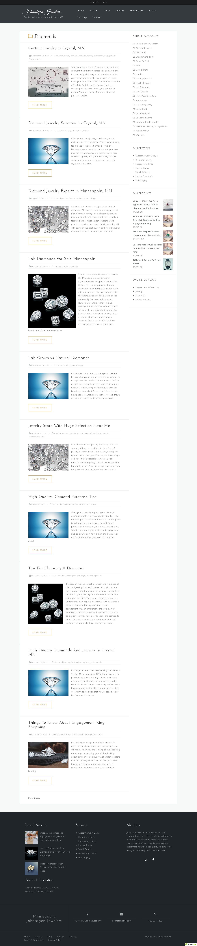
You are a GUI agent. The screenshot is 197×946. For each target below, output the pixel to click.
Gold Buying (141, 180)
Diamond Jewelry (85, 55)
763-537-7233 (99, 2)
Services (119, 10)
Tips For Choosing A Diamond (55, 568)
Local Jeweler (142, 91)
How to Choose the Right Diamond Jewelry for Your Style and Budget (55, 852)
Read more (40, 105)
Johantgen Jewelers (42, 11)
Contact (97, 17)
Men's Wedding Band (146, 96)
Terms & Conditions (34, 940)
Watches (140, 135)
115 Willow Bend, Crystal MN (88, 920)
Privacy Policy (54, 940)
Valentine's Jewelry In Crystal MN (152, 126)
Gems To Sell (142, 61)
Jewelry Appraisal (144, 78)
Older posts (34, 798)
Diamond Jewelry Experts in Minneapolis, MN (70, 191)
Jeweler (38, 59)
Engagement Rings (87, 198)
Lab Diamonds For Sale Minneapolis (62, 259)
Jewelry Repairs (143, 83)
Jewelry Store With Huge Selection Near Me (69, 426)
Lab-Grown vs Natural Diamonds (58, 358)
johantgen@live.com (121, 920)
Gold (138, 65)
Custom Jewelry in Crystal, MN (56, 48)
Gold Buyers (142, 70)
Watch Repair (142, 130)
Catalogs (82, 17)
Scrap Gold (141, 109)
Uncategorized (143, 113)
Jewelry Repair (142, 168)
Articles (153, 10)
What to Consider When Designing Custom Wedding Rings (53, 867)
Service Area (136, 10)
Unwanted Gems (144, 117)
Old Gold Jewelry (144, 104)
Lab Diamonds (61, 266)
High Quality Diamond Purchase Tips (62, 497)
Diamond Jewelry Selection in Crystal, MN (67, 123)
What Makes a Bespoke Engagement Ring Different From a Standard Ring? (53, 836)
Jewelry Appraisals (144, 176)
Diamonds (98, 55)
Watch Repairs (142, 172)
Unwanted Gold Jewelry (147, 122)
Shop (107, 10)
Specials (94, 10)
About (81, 10)
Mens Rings (141, 100)
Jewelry (138, 291)
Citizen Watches (143, 299)
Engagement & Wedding (147, 287)
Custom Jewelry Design (66, 55)
